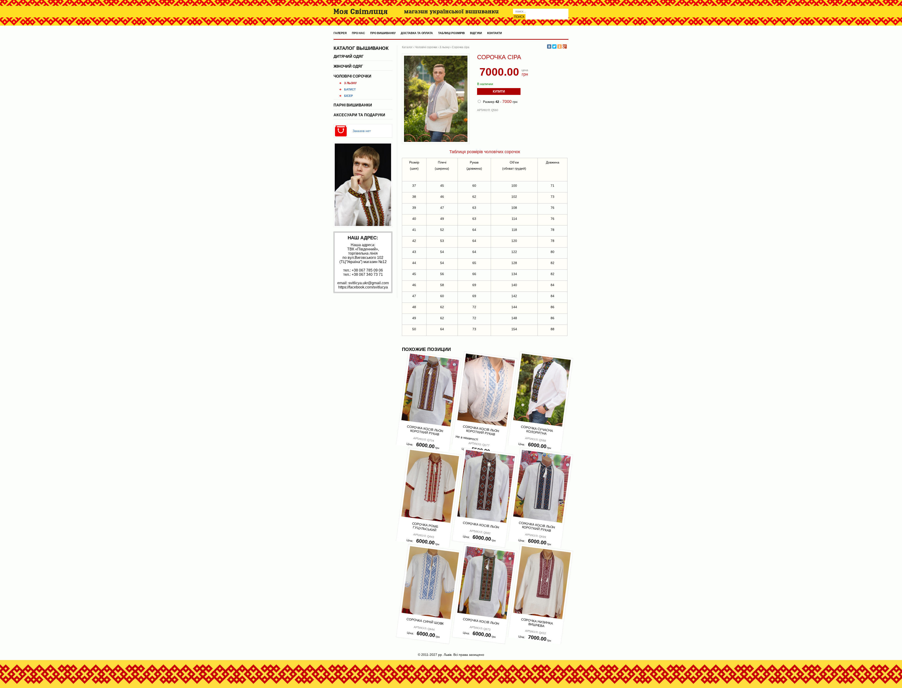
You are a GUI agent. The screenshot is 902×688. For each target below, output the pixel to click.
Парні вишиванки (353, 105)
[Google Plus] (565, 46)
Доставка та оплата (417, 33)
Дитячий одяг (349, 56)
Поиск (519, 17)
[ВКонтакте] (549, 46)
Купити (499, 91)
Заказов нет (362, 131)
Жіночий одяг (348, 66)
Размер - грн (499, 101)
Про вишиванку (383, 33)
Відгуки (476, 33)
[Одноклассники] (559, 46)
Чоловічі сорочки (352, 76)
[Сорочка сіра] (436, 143)
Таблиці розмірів (451, 33)
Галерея (340, 33)
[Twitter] (554, 46)
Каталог (407, 47)
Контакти (494, 33)
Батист (350, 89)
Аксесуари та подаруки (359, 115)
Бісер (348, 95)
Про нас (358, 33)
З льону (350, 83)
